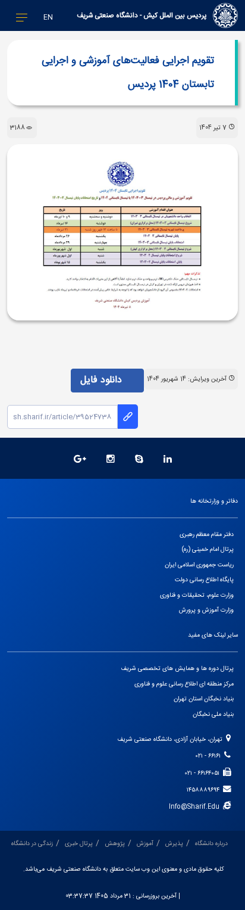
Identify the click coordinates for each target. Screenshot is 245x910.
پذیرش (174, 844)
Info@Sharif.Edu (196, 807)
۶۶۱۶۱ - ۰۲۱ (210, 756)
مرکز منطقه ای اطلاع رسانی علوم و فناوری (184, 684)
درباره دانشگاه (211, 844)
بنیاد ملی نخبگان (213, 714)
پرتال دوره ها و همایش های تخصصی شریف (177, 668)
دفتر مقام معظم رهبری (207, 534)
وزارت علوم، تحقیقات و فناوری (197, 595)
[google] (80, 460)
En (48, 17)
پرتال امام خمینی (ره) (208, 549)
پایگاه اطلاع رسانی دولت (204, 580)
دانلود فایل (102, 380)
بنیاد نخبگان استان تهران (204, 699)
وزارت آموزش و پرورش (206, 610)
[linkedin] (168, 460)
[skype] (139, 460)
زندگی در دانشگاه (32, 844)
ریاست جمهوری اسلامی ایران (199, 565)
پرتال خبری (79, 844)
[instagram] (110, 460)
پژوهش (115, 844)
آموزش (145, 844)
